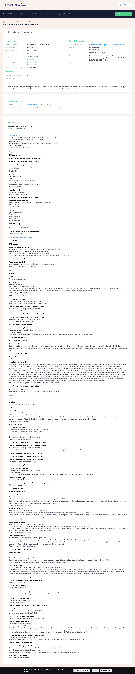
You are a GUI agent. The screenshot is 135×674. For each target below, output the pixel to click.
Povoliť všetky (106, 670)
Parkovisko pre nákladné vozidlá (39, 105)
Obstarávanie (11, 22)
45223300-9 (31, 65)
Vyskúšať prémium (123, 14)
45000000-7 (31, 60)
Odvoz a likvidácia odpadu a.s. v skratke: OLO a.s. (106, 45)
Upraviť (95, 670)
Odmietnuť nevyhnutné (82, 670)
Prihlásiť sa (126, 5)
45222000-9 (31, 63)
